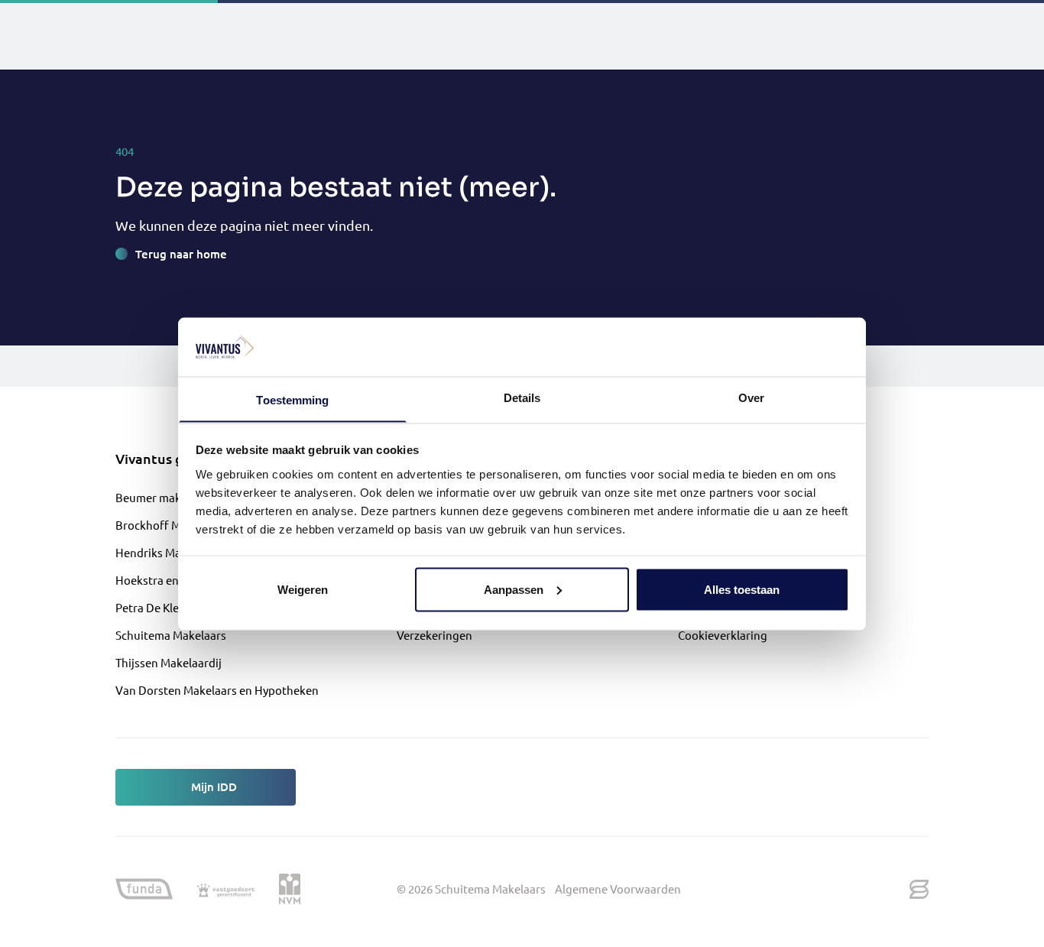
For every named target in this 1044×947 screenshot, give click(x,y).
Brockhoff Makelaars (170, 524)
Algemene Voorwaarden (618, 888)
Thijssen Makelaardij (168, 662)
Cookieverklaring (722, 635)
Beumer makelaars (163, 497)
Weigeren (302, 588)
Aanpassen (513, 588)
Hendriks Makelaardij (170, 552)
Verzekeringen (434, 635)
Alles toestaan (742, 588)
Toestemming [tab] (292, 399)
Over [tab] (751, 397)
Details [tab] (522, 397)
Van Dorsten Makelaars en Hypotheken (217, 690)
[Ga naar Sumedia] (919, 889)
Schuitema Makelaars (170, 635)
